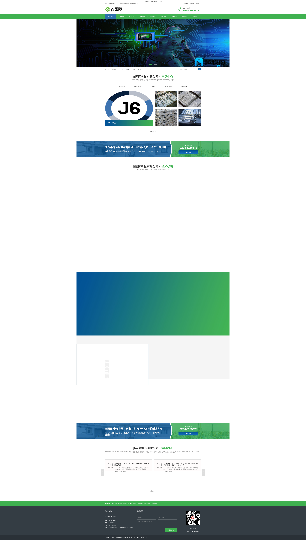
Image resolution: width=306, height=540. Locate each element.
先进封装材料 (184, 86)
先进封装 (139, 69)
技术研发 (174, 16)
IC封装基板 (113, 69)
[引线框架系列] (189, 125)
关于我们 (121, 16)
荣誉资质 (163, 16)
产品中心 (131, 16)
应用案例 (152, 16)
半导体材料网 (140, 503)
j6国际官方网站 (144, 537)
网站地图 (186, 3)
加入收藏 (192, 3)
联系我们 (198, 3)
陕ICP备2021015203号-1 (134, 537)
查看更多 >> (153, 131)
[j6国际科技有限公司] (114, 9)
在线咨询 (188, 152)
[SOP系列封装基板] (189, 107)
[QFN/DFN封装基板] (166, 107)
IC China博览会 (132, 503)
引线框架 (127, 69)
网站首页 (110, 16)
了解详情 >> (119, 384)
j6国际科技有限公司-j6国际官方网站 (153, 1)
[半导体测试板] (166, 125)
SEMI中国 (124, 503)
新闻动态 (142, 16)
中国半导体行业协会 (117, 503)
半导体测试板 (120, 69)
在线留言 (184, 16)
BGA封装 (133, 69)
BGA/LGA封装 (168, 86)
